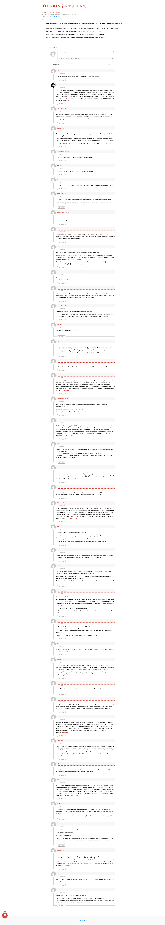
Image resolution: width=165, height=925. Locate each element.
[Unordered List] (71, 58)
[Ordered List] (69, 58)
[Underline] (64, 58)
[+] (83, 58)
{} (80, 58)
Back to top (82, 920)
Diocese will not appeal (67, 20)
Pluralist (59, 179)
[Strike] (66, 58)
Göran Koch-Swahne (63, 151)
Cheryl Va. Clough (62, 420)
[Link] (78, 58)
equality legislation (55, 16)
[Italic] (61, 58)
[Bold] (59, 58)
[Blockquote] (73, 58)
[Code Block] (76, 58)
